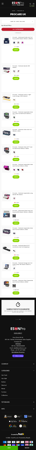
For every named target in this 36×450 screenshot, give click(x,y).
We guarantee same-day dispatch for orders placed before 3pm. (18, 311)
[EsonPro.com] (18, 328)
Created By (14, 434)
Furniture (3, 392)
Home (13, 10)
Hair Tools (4, 375)
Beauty (3, 388)
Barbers (3, 382)
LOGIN (16, 49)
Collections (4, 395)
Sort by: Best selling (18, 21)
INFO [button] (3, 409)
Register (27, 448)
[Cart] (34, 3)
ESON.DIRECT (18, 333)
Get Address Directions (18, 352)
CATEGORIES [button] (5, 371)
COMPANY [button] (4, 364)
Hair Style (4, 378)
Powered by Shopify (24, 437)
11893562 (18, 344)
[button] (2, 4)
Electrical (3, 385)
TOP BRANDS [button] (5, 402)
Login (9, 448)
